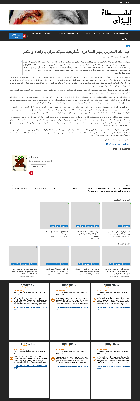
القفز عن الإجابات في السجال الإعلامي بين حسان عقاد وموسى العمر (117, 232)
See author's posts (38, 166)
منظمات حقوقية (50, 264)
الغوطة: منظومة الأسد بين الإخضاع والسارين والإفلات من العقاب (56, 270)
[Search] (27, 36)
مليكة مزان (125, 57)
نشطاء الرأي (116, 236)
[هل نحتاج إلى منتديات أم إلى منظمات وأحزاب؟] (54, 215)
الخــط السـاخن (36, 33)
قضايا (78, 226)
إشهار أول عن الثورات (102, 33)
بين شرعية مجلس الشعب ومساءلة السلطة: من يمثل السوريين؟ (87, 270)
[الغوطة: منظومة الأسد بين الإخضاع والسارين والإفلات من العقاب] (54, 256)
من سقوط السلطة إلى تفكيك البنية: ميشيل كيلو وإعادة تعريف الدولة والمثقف (87, 233)
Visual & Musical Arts (121, 33)
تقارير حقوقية (118, 264)
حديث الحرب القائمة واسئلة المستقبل (66, 33)
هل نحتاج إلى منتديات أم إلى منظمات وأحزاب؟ (55, 232)
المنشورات (87, 33)
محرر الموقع (125, 38)
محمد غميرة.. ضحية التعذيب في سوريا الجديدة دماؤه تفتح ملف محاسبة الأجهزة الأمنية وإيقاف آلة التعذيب (23, 271)
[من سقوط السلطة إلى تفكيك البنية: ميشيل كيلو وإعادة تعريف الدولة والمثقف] (85, 215)
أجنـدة (97, 226)
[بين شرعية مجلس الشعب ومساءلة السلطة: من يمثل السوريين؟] (85, 256)
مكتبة (48, 33)
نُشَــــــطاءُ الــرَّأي (116, 16)
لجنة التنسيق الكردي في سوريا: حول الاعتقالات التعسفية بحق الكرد (32, 186)
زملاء (128, 46)
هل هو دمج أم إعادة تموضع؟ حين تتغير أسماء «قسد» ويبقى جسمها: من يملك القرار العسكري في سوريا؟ (117, 271)
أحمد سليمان (126, 226)
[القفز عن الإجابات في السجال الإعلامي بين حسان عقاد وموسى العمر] (116, 215)
